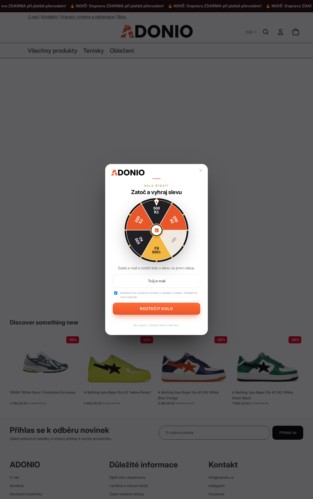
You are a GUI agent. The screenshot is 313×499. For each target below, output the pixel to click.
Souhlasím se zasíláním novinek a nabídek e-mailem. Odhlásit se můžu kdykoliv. (158, 295)
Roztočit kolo (156, 309)
